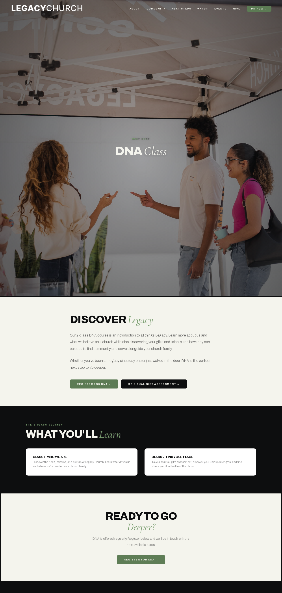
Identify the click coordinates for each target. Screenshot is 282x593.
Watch (202, 8)
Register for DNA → (94, 384)
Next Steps (181, 8)
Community (156, 8)
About (135, 8)
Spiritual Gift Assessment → (154, 384)
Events (220, 8)
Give (236, 8)
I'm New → (259, 8)
